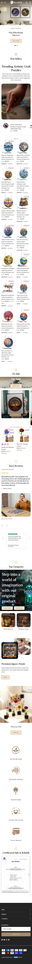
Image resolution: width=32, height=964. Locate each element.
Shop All (16, 732)
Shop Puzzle (16, 41)
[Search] (6, 2)
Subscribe (16, 934)
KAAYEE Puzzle (9, 957)
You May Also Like (16, 427)
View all (16, 138)
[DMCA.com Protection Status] (18, 957)
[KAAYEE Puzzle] (16, 2)
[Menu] (2, 2)
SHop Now (16, 386)
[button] (3, 538)
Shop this (7, 608)
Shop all (19, 608)
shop (5, 677)
